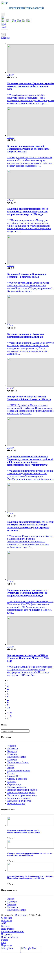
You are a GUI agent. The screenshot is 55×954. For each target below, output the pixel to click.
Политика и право (16, 787)
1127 (9, 716)
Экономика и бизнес (18, 762)
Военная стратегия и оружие (22, 789)
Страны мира (14, 784)
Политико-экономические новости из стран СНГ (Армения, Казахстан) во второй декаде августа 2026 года (27, 593)
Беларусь (12, 751)
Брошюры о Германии (18, 770)
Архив (10, 767)
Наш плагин (7, 928)
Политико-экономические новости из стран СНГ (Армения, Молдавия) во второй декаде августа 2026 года (27, 211)
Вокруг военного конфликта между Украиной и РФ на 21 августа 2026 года (29, 398)
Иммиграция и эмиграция (21, 792)
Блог (3, 942)
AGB (4, 923)
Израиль (11, 781)
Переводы (6, 945)
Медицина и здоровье (18, 798)
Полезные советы (16, 757)
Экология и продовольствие (22, 795)
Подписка (6, 934)
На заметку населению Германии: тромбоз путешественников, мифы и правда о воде (30, 86)
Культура (12, 759)
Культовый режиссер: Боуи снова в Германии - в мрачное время (26, 275)
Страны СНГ (14, 776)
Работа (4, 939)
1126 (9, 713)
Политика (12, 748)
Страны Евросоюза (17, 778)
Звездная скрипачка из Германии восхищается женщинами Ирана (25, 335)
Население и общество (19, 800)
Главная (5, 37)
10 (8, 707)
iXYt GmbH (21, 915)
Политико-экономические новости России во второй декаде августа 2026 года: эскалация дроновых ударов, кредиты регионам (30, 526)
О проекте (6, 917)
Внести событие (9, 937)
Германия (12, 754)
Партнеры (6, 920)
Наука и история (16, 803)
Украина (11, 746)
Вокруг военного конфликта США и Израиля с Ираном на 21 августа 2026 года (28, 658)
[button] (3, 18)
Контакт (5, 926)
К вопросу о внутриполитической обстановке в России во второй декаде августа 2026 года (28, 149)
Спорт (10, 765)
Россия (11, 773)
